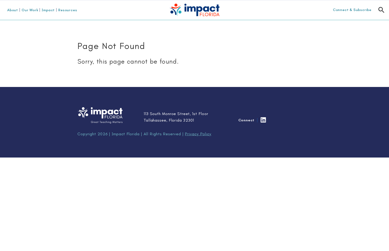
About (12, 10)
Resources (67, 10)
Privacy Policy (198, 133)
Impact (48, 10)
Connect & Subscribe (352, 10)
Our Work (30, 10)
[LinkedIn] (263, 120)
